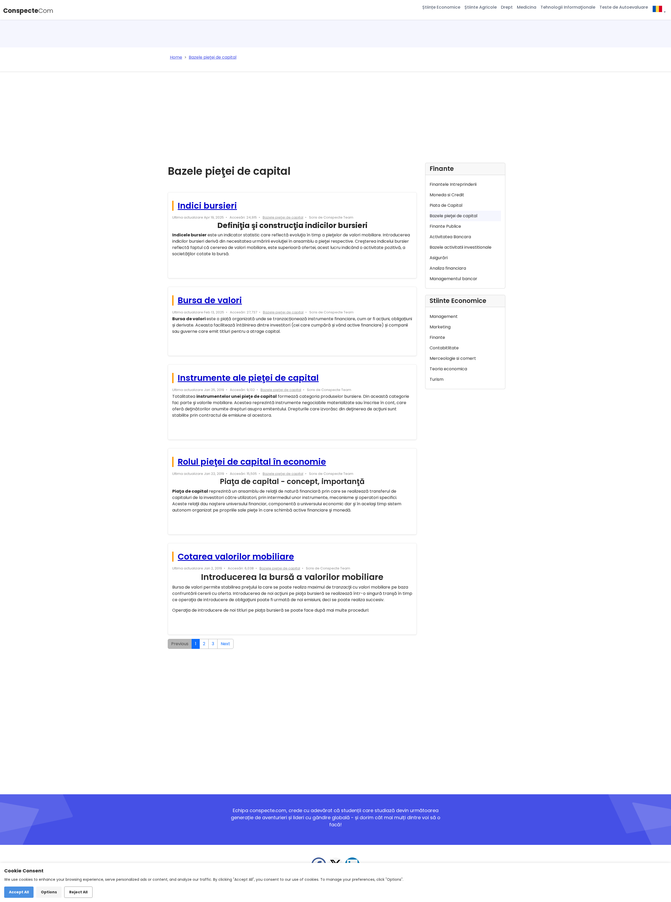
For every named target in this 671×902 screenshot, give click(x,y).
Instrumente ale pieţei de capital (248, 378)
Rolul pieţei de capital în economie (252, 462)
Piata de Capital (446, 205)
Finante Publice (445, 226)
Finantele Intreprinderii (453, 184)
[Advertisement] (335, 111)
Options (49, 892)
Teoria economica (448, 369)
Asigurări (439, 258)
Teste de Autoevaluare (623, 7)
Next (225, 644)
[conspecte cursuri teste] (659, 10)
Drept (507, 7)
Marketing (440, 327)
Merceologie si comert (453, 358)
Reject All (78, 892)
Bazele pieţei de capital (283, 217)
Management (444, 316)
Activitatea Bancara (450, 237)
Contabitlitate (444, 348)
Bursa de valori (210, 300)
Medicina (526, 7)
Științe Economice (441, 7)
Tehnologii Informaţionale (567, 7)
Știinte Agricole (480, 7)
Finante (437, 337)
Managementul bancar (453, 279)
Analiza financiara (448, 268)
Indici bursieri (207, 205)
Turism (436, 379)
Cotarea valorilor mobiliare (236, 556)
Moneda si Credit (447, 195)
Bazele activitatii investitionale (460, 247)
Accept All (19, 892)
